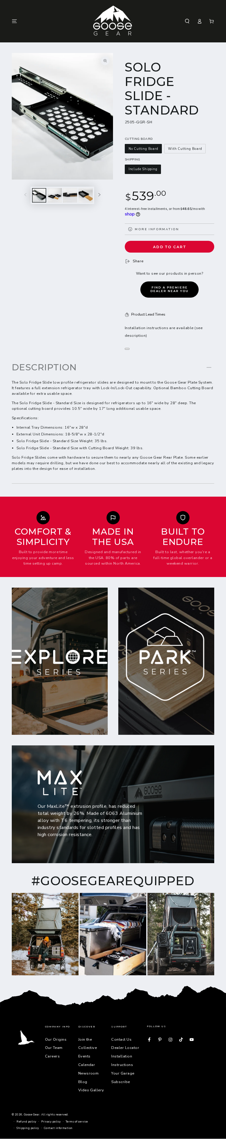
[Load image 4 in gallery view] (86, 195)
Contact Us (121, 1039)
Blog (82, 1082)
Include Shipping (143, 169)
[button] (187, 21)
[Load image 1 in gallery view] (39, 195)
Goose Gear (32, 1114)
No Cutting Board (143, 149)
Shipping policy (27, 1128)
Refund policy (26, 1121)
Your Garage (122, 1073)
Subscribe (120, 1082)
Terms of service (77, 1121)
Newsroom (88, 1073)
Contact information (58, 1128)
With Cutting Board (185, 149)
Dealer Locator (125, 1047)
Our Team (54, 1047)
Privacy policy (51, 1121)
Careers (52, 1056)
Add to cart (169, 247)
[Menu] (14, 21)
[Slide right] (99, 195)
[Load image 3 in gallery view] (70, 195)
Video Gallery (91, 1090)
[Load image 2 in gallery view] (55, 195)
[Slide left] (25, 195)
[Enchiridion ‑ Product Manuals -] (127, 349)
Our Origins (56, 1039)
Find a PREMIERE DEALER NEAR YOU (169, 289)
